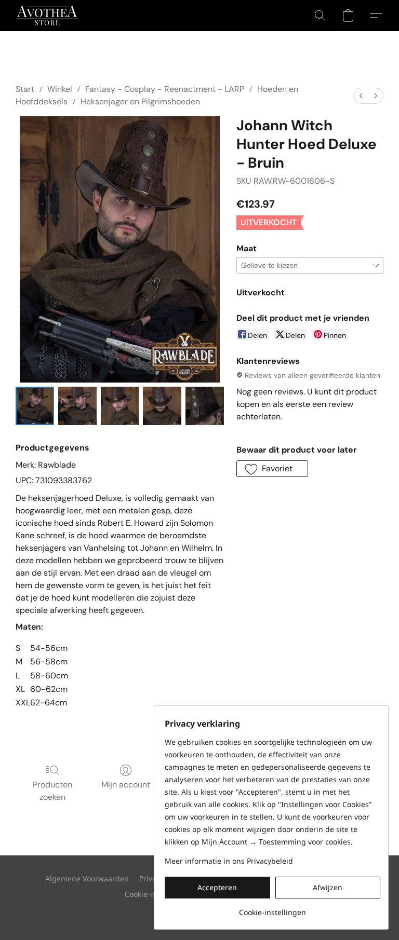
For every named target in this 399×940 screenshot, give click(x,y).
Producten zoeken (52, 790)
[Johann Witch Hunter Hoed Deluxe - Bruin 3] (162, 406)
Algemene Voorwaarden (87, 878)
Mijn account (125, 784)
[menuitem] (361, 95)
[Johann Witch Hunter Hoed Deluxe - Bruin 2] (120, 406)
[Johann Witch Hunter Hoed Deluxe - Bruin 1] (77, 406)
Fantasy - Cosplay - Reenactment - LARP (164, 89)
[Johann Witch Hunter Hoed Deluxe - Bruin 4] (204, 406)
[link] (272, 908)
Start (25, 89)
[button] (47, 15)
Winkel (59, 89)
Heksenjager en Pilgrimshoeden (140, 101)
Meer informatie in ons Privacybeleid (229, 861)
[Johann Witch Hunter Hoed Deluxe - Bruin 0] (35, 406)
